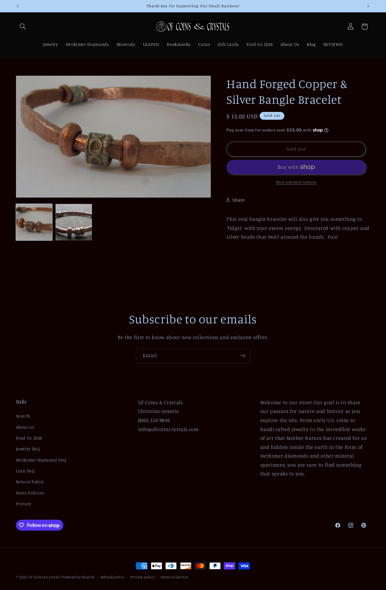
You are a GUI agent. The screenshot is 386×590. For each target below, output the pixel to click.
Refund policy (112, 577)
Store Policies (30, 492)
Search (23, 415)
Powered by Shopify (78, 577)
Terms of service (174, 577)
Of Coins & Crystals (44, 577)
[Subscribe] (243, 355)
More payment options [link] (296, 182)
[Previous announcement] (17, 6)
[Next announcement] (368, 6)
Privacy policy (142, 577)
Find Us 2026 (29, 437)
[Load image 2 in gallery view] (73, 222)
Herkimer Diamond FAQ (41, 459)
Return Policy (30, 481)
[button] (23, 26)
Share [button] (239, 199)
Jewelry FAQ (28, 448)
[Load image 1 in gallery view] (34, 222)
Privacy (23, 503)
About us (25, 427)
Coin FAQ (25, 470)
